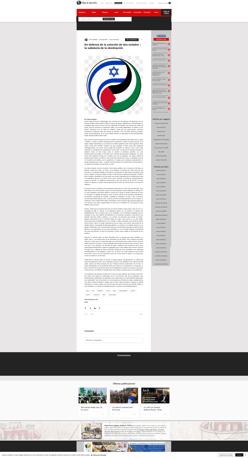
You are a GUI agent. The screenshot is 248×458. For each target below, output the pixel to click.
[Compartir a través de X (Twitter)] (90, 308)
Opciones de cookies (226, 455)
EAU (104, 294)
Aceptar (239, 455)
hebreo (116, 425)
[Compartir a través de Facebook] (85, 308)
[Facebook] (170, 3)
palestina (100, 290)
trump (108, 290)
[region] (82, 12)
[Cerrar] (246, 454)
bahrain (133, 290)
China (138, 431)
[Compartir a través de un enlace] (100, 308)
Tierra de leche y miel (91, 299)
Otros (86, 302)
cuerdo (88, 294)
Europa (142, 429)
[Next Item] (168, 447)
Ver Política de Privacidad (98, 455)
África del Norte (151, 429)
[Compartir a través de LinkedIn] (95, 308)
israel (87, 290)
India (130, 431)
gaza (114, 290)
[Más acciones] (142, 39)
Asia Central (115, 431)
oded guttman (123, 290)
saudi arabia (112, 294)
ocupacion (96, 294)
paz (93, 290)
